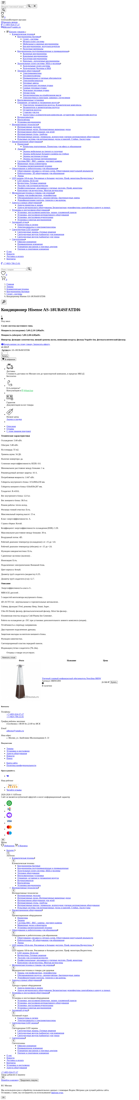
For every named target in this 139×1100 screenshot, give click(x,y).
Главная (10, 284)
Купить (5, 356)
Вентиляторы (23, 119)
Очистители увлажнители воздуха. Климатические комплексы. (52, 105)
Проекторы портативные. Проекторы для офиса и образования (52, 146)
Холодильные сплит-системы (36, 66)
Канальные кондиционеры (35, 56)
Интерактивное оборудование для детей (36, 132)
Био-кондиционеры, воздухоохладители (41, 46)
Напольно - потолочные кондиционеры (41, 61)
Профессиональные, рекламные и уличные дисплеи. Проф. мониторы (49, 188)
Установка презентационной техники (34, 166)
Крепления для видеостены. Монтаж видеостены (40, 190)
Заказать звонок (10, 22)
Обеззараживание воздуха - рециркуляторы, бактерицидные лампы (48, 198)
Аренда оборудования (17, 753)
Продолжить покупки (28, 1080)
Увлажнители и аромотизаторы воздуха (41, 107)
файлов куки (57, 1092)
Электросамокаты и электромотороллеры (36, 227)
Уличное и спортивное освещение (33, 249)
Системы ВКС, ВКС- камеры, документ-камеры (39, 161)
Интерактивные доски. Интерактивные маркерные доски (44, 129)
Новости (11, 254)
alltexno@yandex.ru (12, 27)
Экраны (21, 149)
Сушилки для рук (31, 112)
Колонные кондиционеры (35, 54)
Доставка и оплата (15, 256)
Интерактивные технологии (25, 124)
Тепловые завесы (31, 83)
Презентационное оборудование (27, 141)
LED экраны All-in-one (27, 180)
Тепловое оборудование (28, 71)
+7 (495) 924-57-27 (11, 24)
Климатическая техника (23, 34)
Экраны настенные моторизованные (40, 159)
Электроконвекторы (32, 73)
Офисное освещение (26, 242)
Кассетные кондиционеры (35, 58)
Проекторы (22, 144)
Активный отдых (20, 222)
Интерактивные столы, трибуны (32, 134)
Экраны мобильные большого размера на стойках (46, 154)
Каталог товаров (17, 32)
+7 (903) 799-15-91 (15, 717)
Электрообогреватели (33, 80)
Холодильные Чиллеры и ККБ (37, 68)
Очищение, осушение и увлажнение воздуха (38, 102)
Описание (11, 426)
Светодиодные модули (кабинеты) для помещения (40, 234)
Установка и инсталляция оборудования (30, 210)
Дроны (20, 176)
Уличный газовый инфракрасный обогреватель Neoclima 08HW (71, 678)
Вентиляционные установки (30, 100)
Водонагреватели (25, 117)
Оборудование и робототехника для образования (34, 168)
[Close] (3, 1077)
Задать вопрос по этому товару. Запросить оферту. (27, 344)
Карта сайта (12, 763)
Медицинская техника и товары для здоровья (33, 193)
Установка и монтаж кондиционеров (34, 220)
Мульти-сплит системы (33, 41)
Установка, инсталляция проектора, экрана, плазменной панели (47, 212)
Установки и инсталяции (18, 751)
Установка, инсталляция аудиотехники (35, 217)
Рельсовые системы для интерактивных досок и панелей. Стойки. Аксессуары (53, 139)
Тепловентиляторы (31, 75)
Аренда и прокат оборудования (26, 202)
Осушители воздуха (32, 110)
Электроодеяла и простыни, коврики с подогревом (46, 97)
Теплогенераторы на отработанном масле (42, 95)
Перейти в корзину (10, 1080)
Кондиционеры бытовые (28, 36)
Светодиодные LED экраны (25, 229)
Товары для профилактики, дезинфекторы (36, 195)
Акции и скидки (14, 419)
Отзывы (10, 429)
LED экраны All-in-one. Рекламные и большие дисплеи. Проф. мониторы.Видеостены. (52, 178)
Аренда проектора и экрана (30, 205)
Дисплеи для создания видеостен (32, 185)
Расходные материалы (33, 49)
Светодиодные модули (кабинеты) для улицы (38, 237)
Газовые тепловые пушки (35, 88)
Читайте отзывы (14, 790)
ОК (3, 1097)
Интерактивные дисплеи (28, 127)
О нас (9, 251)
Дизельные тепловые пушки (36, 90)
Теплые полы (29, 93)
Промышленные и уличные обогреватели (42, 78)
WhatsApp (28, 390)
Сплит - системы (30, 39)
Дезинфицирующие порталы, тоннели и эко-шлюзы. (41, 200)
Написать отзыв (8, 657)
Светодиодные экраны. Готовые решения (36, 232)
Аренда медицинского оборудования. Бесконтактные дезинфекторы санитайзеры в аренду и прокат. (63, 207)
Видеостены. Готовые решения (31, 183)
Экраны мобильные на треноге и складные (43, 151)
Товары (10, 286)
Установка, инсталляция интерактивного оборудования (43, 215)
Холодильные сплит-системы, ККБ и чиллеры (38, 63)
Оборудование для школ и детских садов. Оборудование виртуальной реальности (55, 171)
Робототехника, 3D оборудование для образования (40, 173)
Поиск (9, 758)
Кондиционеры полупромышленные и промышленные (43, 51)
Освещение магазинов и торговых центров (37, 246)
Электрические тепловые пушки (38, 85)
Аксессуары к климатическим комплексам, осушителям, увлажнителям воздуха (60, 115)
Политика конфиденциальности (21, 765)
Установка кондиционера (29, 122)
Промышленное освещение (30, 244)
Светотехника (18, 239)
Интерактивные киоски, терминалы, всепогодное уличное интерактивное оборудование (58, 137)
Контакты (11, 259)
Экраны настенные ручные (35, 156)
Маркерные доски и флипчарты (32, 163)
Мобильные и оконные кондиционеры (41, 44)
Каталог (11, 850)
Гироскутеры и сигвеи (27, 224)
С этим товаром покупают (19, 431)
